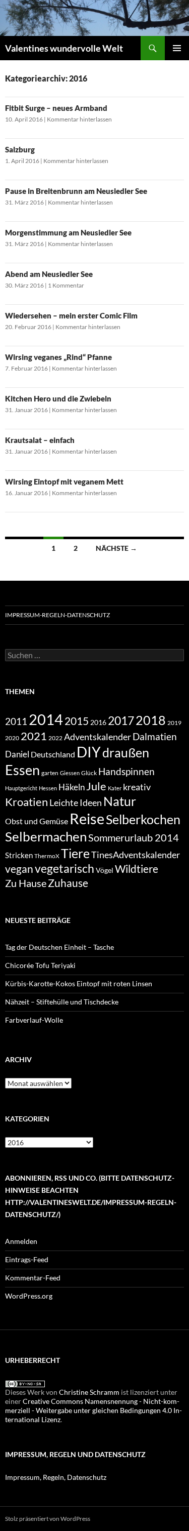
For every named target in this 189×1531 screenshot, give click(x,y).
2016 (98, 722)
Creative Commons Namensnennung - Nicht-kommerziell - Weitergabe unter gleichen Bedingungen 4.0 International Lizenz (93, 1410)
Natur (119, 801)
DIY (89, 752)
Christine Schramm (89, 1392)
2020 (12, 737)
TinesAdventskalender (135, 854)
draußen (125, 752)
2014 (46, 719)
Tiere (75, 853)
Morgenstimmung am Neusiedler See (68, 232)
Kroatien (26, 802)
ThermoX (46, 856)
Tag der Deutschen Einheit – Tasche (59, 947)
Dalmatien (155, 736)
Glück (89, 773)
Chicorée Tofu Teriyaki (40, 965)
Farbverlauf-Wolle (34, 1020)
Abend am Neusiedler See (49, 273)
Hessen (48, 788)
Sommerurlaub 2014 (133, 837)
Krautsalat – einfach (40, 440)
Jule (96, 786)
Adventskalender (97, 736)
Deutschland (53, 754)
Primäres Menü (177, 48)
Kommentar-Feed (32, 1277)
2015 (77, 720)
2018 (151, 720)
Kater (114, 788)
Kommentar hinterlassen (79, 119)
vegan (19, 868)
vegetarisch (64, 868)
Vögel (104, 870)
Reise (87, 818)
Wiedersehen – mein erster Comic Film (71, 315)
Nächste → (116, 548)
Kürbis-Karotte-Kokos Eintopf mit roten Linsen (78, 983)
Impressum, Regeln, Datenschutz (55, 1477)
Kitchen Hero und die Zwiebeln (58, 398)
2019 (174, 722)
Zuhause (68, 883)
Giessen (70, 773)
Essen (22, 769)
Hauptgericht (21, 788)
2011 (16, 721)
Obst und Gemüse (36, 821)
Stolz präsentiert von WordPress (47, 1518)
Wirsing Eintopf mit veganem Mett (64, 481)
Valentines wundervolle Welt (64, 48)
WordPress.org (28, 1296)
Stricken (19, 855)
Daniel (17, 754)
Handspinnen (126, 771)
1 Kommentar (66, 285)
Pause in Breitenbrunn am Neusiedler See (76, 190)
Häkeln (71, 787)
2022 (55, 738)
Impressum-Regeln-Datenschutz (57, 615)
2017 (121, 720)
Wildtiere (136, 868)
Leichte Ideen (75, 802)
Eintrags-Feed (26, 1259)
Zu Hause (25, 883)
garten (49, 772)
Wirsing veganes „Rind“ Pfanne (58, 356)
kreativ (137, 786)
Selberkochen (143, 819)
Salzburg (20, 149)
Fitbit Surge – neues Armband (56, 107)
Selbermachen (46, 836)
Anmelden (21, 1241)
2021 (34, 736)
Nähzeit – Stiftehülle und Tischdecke (61, 1001)
